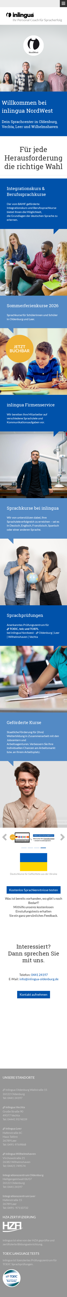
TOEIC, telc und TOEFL (24, 628)
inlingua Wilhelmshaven (21, 1153)
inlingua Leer (14, 1128)
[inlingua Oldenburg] (20, 15)
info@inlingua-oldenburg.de (38, 979)
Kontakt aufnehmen (33, 994)
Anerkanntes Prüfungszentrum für (28, 624)
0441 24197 (39, 975)
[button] (5, 838)
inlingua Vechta (15, 1107)
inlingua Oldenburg (18, 1089)
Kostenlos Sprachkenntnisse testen (33, 890)
